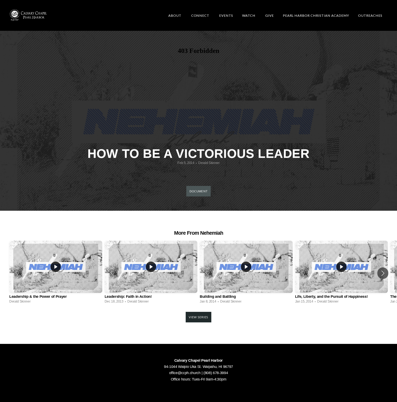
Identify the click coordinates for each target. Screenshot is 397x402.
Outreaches (370, 15)
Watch (249, 15)
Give (269, 15)
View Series (198, 317)
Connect (200, 15)
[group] (55, 273)
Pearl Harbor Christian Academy (316, 15)
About (175, 15)
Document (198, 191)
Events (226, 15)
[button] (383, 273)
